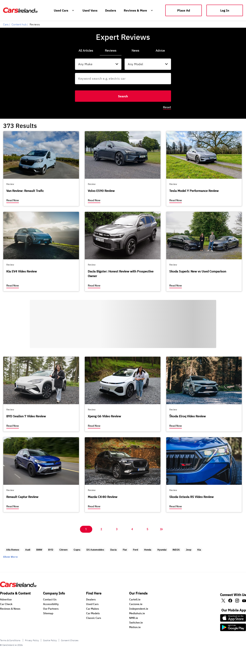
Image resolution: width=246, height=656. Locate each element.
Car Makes (92, 608)
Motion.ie (135, 627)
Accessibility (51, 604)
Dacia (113, 549)
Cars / (6, 24)
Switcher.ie (136, 622)
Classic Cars (93, 618)
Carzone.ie (135, 604)
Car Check (6, 604)
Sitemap (48, 613)
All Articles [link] (86, 50)
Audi (27, 549)
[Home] (18, 586)
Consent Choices (69, 640)
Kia (199, 549)
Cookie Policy (50, 640)
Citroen (63, 549)
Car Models (93, 613)
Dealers (91, 599)
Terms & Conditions (10, 640)
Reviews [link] (110, 50)
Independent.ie (138, 608)
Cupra (77, 549)
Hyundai (161, 549)
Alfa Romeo (12, 549)
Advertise (6, 599)
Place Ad (183, 10)
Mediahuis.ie (137, 613)
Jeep (188, 549)
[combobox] (98, 64)
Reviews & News (10, 608)
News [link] (135, 50)
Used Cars (92, 604)
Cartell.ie (134, 599)
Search (123, 96)
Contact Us (50, 599)
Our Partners (51, 608)
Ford (135, 549)
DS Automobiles (95, 549)
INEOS (176, 549)
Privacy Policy (32, 640)
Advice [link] (160, 50)
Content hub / (20, 24)
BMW (39, 549)
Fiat (125, 549)
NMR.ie (133, 618)
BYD (50, 549)
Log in (224, 10)
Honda (147, 549)
